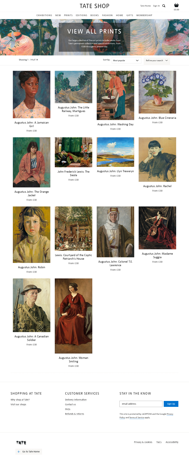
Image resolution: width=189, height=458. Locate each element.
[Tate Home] (34, 442)
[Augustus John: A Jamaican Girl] (31, 95)
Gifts (130, 15)
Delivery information (76, 399)
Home (119, 15)
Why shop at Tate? (20, 399)
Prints (68, 15)
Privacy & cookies (143, 442)
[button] (164, 6)
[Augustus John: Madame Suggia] (157, 228)
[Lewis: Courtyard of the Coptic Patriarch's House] (73, 229)
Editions (81, 15)
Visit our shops (18, 404)
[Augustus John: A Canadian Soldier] (31, 305)
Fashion (107, 15)
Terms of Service (136, 417)
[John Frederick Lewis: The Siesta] (73, 152)
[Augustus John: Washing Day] (115, 96)
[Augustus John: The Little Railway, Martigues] (73, 87)
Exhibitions (44, 15)
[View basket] (176, 5)
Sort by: (106, 59)
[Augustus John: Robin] (31, 235)
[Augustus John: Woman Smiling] (73, 316)
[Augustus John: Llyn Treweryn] (115, 152)
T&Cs (159, 442)
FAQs (67, 409)
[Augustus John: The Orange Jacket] (31, 162)
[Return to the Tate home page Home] (94, 6)
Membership (144, 15)
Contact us (70, 404)
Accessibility (172, 442)
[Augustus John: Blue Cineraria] (157, 93)
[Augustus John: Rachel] (157, 160)
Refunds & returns (74, 413)
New (58, 15)
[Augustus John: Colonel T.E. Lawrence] (115, 232)
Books (95, 15)
